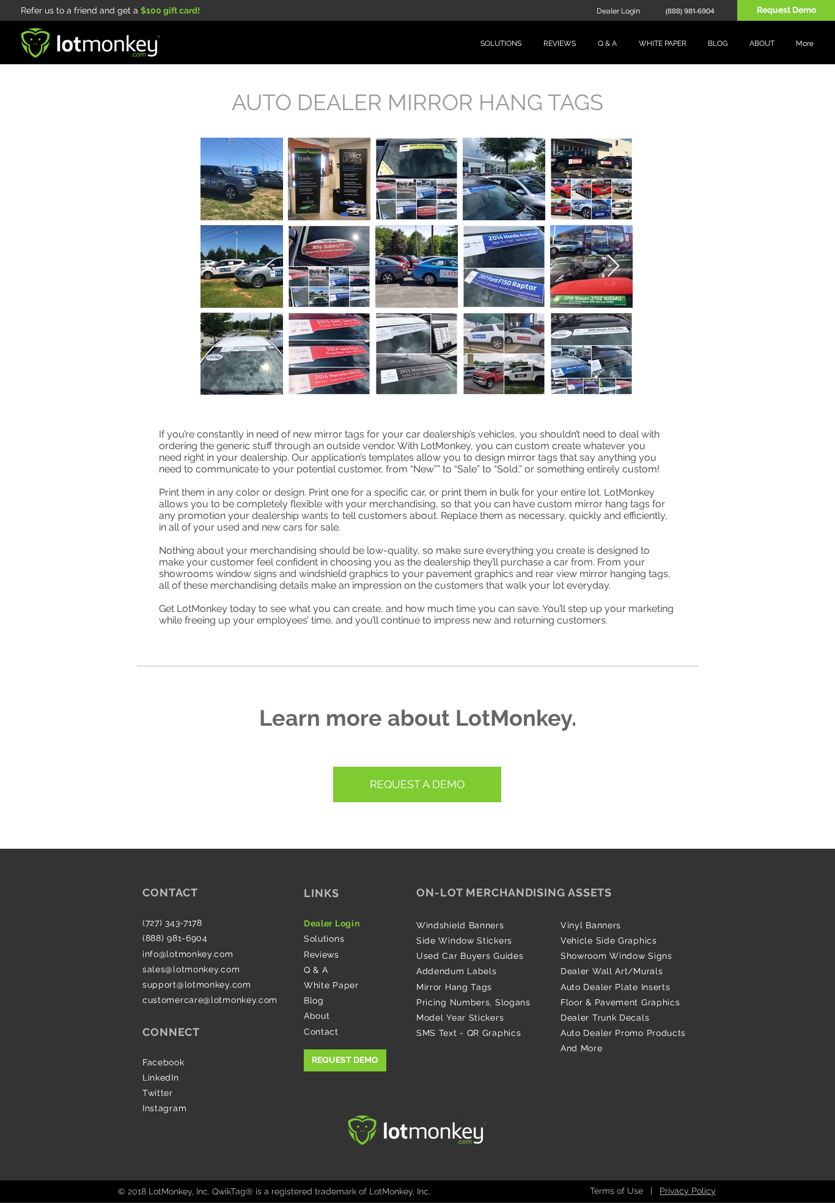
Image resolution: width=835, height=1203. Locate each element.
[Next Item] (613, 266)
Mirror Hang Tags (454, 987)
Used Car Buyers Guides (469, 956)
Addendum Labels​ (456, 971)
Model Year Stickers (460, 1017)
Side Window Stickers (464, 940)
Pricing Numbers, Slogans (473, 1002)
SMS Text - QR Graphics (468, 1033)
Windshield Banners (460, 925)
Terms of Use (616, 1191)
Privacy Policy (688, 1191)
